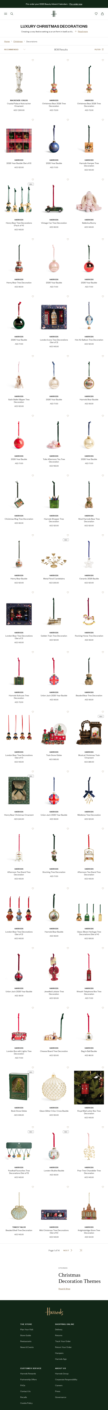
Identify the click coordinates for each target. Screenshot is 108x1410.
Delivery (58, 1343)
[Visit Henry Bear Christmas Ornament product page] (19, 771)
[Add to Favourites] (33, 60)
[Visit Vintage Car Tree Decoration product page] (54, 179)
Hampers (59, 1366)
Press (57, 1405)
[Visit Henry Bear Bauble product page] (19, 535)
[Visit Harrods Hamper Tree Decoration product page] (89, 120)
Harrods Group (61, 1387)
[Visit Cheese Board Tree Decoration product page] (54, 1008)
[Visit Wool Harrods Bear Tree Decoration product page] (89, 475)
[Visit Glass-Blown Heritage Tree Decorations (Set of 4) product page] (89, 888)
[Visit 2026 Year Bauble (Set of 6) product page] (19, 120)
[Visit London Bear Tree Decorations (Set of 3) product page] (19, 592)
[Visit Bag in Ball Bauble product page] (89, 1008)
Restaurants (25, 1355)
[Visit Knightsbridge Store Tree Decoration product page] (89, 1187)
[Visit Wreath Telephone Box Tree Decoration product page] (89, 948)
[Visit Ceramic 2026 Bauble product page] (89, 535)
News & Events (27, 1360)
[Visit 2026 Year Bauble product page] (54, 120)
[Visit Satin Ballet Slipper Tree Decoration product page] (19, 356)
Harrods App (61, 1372)
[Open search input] (12, 14)
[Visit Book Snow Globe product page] (19, 1067)
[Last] (81, 1250)
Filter (98, 49)
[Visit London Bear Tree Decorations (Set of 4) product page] (19, 712)
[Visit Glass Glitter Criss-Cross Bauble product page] (54, 1067)
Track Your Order (63, 1355)
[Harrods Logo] (54, 1325)
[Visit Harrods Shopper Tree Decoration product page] (54, 475)
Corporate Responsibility (66, 1393)
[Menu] (6, 14)
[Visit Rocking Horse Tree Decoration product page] (89, 592)
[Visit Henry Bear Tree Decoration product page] (19, 239)
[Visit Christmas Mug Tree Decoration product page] (19, 475)
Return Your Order (63, 1360)
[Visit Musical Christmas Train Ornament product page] (89, 712)
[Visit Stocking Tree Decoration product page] (54, 829)
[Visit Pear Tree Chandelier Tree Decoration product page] (89, 1127)
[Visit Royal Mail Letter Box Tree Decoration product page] (89, 1067)
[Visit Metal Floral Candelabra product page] (54, 535)
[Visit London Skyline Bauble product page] (54, 1127)
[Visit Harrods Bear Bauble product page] (89, 356)
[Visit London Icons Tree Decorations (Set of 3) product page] (54, 296)
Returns (58, 1349)
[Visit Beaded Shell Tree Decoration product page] (19, 1187)
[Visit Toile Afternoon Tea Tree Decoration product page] (54, 416)
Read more (83, 31)
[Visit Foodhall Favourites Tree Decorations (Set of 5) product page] (19, 1127)
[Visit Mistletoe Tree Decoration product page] (89, 771)
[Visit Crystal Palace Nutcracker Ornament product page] (19, 60)
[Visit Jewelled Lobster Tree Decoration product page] (54, 948)
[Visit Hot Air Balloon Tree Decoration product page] (89, 296)
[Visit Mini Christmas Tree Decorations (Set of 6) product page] (54, 1187)
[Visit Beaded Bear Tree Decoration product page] (89, 652)
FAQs (22, 1399)
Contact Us (25, 1405)
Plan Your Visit (26, 1343)
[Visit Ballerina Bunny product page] (89, 179)
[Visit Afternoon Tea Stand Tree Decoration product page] (19, 829)
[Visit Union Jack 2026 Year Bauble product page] (54, 652)
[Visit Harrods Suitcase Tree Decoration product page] (19, 652)
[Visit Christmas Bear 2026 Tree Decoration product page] (54, 60)
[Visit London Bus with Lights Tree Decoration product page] (19, 1008)
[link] (28, 1285)
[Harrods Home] (54, 14)
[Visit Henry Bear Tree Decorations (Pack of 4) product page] (19, 179)
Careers (58, 1399)
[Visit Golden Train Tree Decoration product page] (54, 592)
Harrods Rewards (28, 1387)
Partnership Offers (28, 1393)
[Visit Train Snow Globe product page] (54, 712)
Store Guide (25, 1349)
